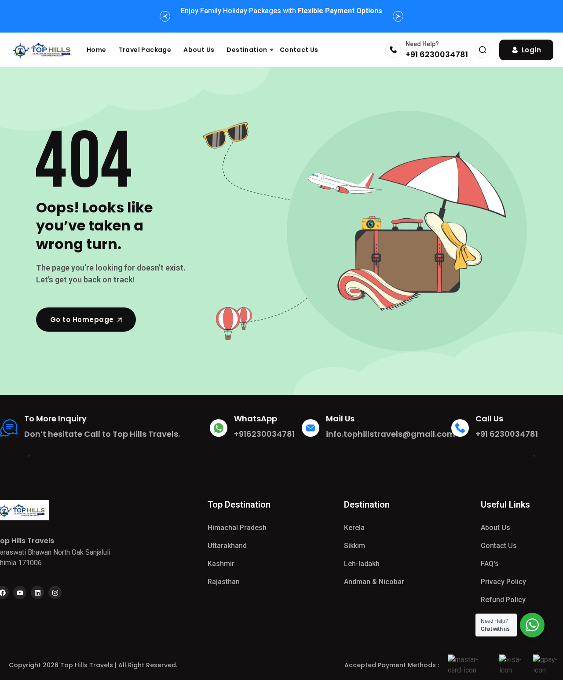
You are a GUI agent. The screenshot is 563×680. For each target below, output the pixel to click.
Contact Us (299, 49)
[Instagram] (55, 592)
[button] (165, 16)
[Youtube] (19, 592)
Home (96, 49)
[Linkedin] (37, 592)
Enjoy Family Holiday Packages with (281, 11)
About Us (198, 49)
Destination (247, 49)
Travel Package (145, 49)
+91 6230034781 (437, 54)
